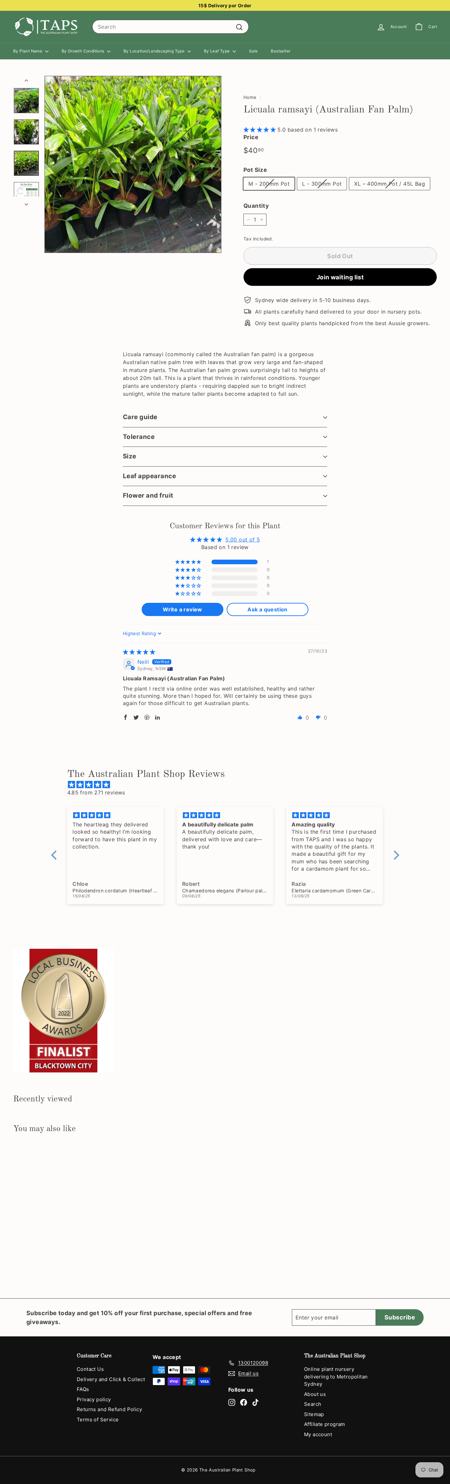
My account (318, 1434)
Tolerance (139, 437)
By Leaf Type (217, 50)
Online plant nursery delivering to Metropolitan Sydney (336, 1376)
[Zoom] (133, 164)
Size (129, 456)
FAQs (83, 1389)
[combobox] (170, 27)
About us (315, 1394)
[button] (260, 129)
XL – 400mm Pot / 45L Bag (389, 183)
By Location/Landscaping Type (155, 50)
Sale (253, 50)
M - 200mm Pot (269, 183)
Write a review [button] (182, 609)
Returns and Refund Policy (109, 1409)
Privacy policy (94, 1399)
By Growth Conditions (83, 50)
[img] (139, 652)
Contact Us (90, 1369)
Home (250, 97)
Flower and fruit (148, 495)
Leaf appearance (149, 476)
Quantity (256, 205)
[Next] (26, 202)
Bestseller (280, 50)
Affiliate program (324, 1424)
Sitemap (314, 1414)
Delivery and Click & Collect (111, 1379)
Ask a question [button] (267, 609)
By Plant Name (28, 50)
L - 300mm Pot (322, 183)
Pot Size (255, 170)
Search (312, 1404)
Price (250, 137)
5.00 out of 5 (242, 539)
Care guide (140, 417)
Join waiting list (340, 277)
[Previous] (26, 81)
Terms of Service (98, 1419)
